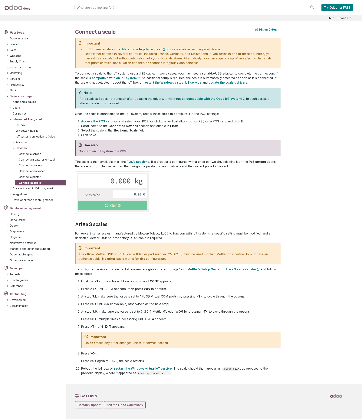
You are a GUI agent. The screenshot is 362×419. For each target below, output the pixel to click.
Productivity (17, 84)
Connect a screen (30, 153)
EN (330, 18)
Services (15, 78)
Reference (16, 286)
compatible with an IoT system (114, 78)
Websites (15, 55)
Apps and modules (24, 101)
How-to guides (19, 280)
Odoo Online (18, 219)
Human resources (20, 67)
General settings (21, 96)
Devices (21, 148)
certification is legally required (139, 49)
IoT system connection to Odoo (35, 136)
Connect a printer (30, 176)
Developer (17, 268)
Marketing (16, 73)
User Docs (17, 32)
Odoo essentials (20, 38)
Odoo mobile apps (21, 254)
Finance (14, 44)
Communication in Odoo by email (33, 188)
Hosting (14, 214)
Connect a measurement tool (37, 159)
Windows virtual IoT (28, 130)
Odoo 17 (343, 18)
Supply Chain (18, 61)
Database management (25, 208)
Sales (13, 50)
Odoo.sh (15, 225)
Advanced (22, 142)
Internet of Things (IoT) (28, 119)
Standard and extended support (30, 248)
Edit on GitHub (268, 29)
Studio (14, 90)
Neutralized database (23, 242)
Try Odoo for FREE (337, 7)
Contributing (18, 294)
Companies (20, 113)
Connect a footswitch (32, 171)
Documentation (19, 305)
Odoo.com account (22, 260)
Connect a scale (30, 182)
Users (16, 107)
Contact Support (89, 405)
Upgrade (15, 237)
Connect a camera (30, 165)
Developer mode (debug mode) (33, 199)
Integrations (20, 194)
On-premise (17, 231)
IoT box (20, 125)
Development (18, 299)
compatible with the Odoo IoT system (213, 99)
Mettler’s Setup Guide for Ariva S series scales (222, 269)
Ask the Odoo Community (125, 405)
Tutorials (15, 274)
